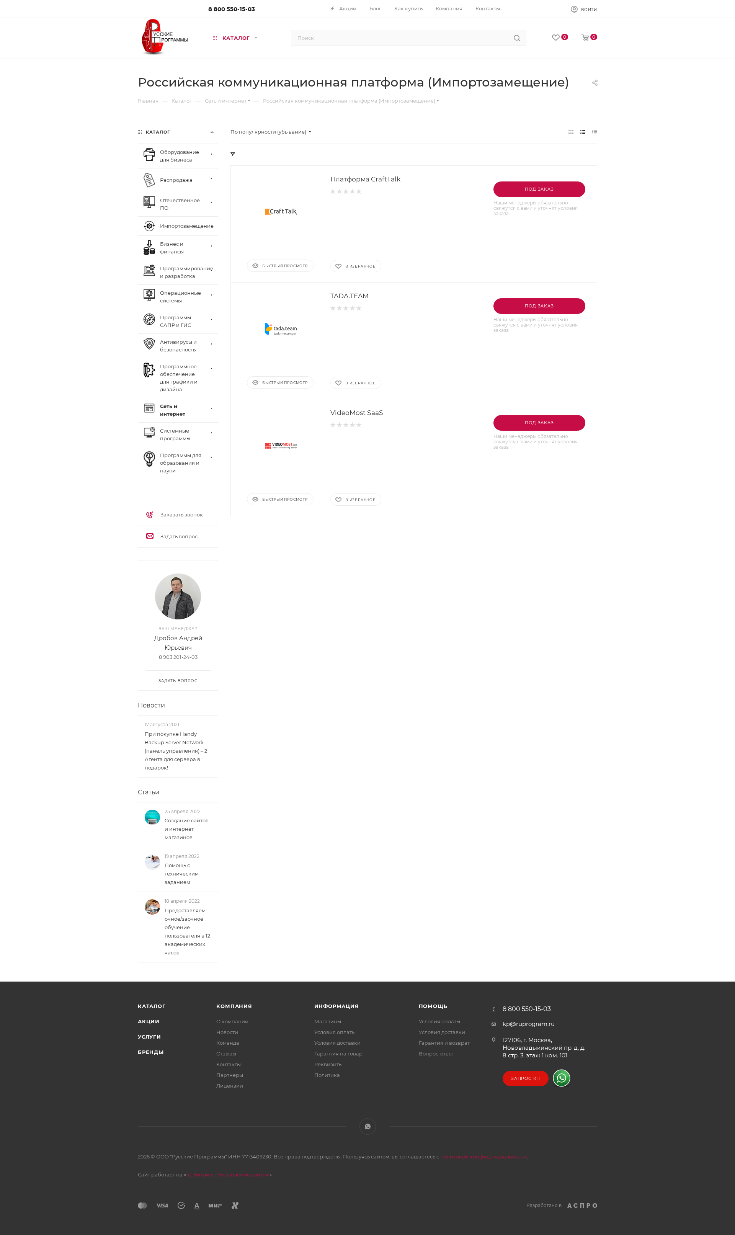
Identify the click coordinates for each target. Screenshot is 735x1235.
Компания (234, 1006)
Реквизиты (328, 1064)
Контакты (228, 1064)
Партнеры (229, 1075)
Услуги (149, 1037)
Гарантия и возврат (444, 1043)
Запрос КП (525, 1078)
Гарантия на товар (338, 1053)
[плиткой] (571, 132)
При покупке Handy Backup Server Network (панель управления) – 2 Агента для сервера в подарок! (176, 751)
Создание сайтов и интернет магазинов (187, 828)
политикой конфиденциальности (483, 1156)
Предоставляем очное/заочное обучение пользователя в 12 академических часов (187, 931)
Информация (336, 1006)
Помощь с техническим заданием (182, 873)
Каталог (152, 1006)
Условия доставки (337, 1043)
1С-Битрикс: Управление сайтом (228, 1174)
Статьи (148, 792)
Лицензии (229, 1086)
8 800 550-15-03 (231, 9)
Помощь (433, 1006)
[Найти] (517, 38)
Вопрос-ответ (436, 1053)
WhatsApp (367, 1126)
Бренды (151, 1052)
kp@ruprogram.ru (529, 1024)
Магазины (327, 1021)
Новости (151, 705)
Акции (149, 1021)
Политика (327, 1075)
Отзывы (226, 1053)
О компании (232, 1021)
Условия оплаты (335, 1032)
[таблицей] (595, 132)
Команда (227, 1043)
